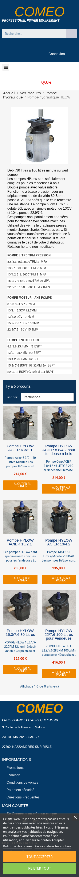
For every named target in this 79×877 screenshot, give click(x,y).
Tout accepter (40, 856)
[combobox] (32, 33)
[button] (5, 67)
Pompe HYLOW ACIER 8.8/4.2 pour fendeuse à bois (58, 450)
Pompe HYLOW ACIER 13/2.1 (20, 542)
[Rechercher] (71, 33)
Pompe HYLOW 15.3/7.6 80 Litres (20, 633)
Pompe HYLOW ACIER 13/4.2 (58, 542)
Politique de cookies (17, 846)
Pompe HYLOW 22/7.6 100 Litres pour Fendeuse (59, 634)
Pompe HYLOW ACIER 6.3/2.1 (20, 448)
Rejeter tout (39, 868)
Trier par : (12, 397)
